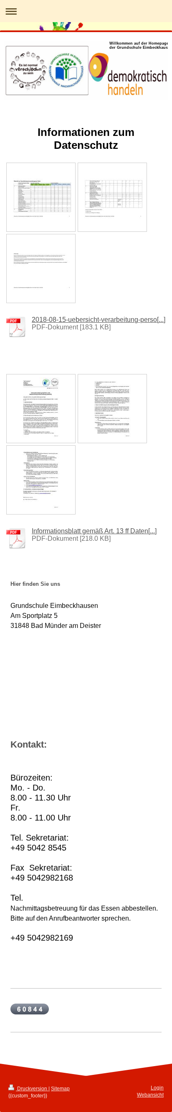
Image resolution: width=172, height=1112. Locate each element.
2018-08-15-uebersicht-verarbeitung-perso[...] (98, 319)
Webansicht (150, 1095)
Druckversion (32, 1089)
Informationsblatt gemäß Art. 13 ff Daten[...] (94, 531)
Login (157, 1088)
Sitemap (60, 1089)
